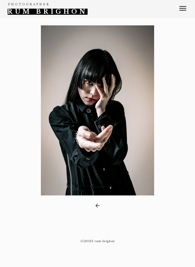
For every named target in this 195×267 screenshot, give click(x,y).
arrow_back (97, 206)
